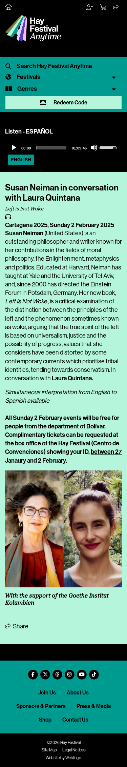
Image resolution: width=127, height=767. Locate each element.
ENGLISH (21, 160)
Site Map (49, 750)
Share (20, 626)
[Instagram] (70, 672)
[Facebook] (33, 672)
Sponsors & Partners (41, 706)
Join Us (47, 692)
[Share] (116, 7)
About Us (78, 692)
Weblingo (73, 757)
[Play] (13, 147)
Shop (45, 719)
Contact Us (75, 719)
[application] (63, 148)
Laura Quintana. (72, 378)
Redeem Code (69, 102)
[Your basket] (104, 7)
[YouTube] (82, 672)
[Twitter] (45, 672)
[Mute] (94, 147)
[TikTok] (94, 672)
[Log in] (90, 7)
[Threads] (57, 672)
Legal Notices (74, 750)
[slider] (51, 147)
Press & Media (94, 706)
